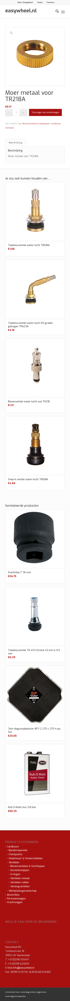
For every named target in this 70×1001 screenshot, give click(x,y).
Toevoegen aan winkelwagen (45, 112)
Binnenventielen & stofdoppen (36, 123)
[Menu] (63, 12)
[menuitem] (25, 2)
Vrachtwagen (14, 902)
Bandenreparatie (18, 850)
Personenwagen (16, 898)
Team (39, 2)
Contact (50, 2)
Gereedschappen (19, 870)
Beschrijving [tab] (15, 142)
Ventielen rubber (19, 882)
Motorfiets (13, 894)
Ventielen (9, 128)
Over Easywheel (25, 2)
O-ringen (15, 874)
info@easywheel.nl (23, 967)
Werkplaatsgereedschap (23, 890)
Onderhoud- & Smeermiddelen (26, 858)
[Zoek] (55, 12)
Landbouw (55, 123)
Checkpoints (15, 854)
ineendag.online (28, 992)
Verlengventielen (20, 886)
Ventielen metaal (20, 878)
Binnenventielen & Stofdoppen (27, 866)
